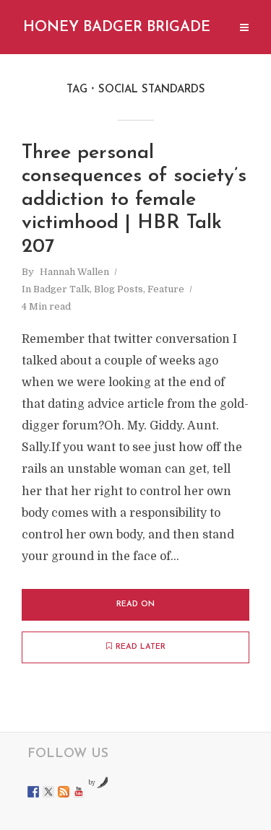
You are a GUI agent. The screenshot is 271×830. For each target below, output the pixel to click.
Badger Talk (61, 289)
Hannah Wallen (74, 271)
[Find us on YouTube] (79, 792)
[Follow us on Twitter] (48, 792)
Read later (140, 647)
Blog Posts (118, 289)
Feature (165, 289)
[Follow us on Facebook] (33, 792)
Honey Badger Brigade (116, 27)
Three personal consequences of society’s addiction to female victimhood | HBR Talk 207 (134, 200)
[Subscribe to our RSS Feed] (63, 792)
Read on (135, 604)
